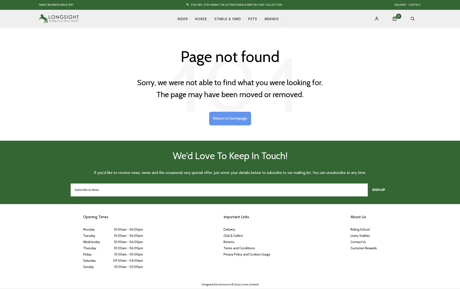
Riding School (360, 229)
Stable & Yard (227, 19)
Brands (272, 19)
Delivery (401, 4)
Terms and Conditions (239, 248)
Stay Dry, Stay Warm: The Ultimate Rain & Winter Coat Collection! (236, 4)
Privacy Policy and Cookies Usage (247, 254)
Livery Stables (360, 236)
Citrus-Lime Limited (246, 284)
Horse (201, 19)
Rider (183, 19)
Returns (229, 242)
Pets (252, 19)
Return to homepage (230, 118)
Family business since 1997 (56, 4)
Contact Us (358, 242)
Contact (414, 4)
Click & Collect (233, 236)
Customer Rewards (364, 248)
